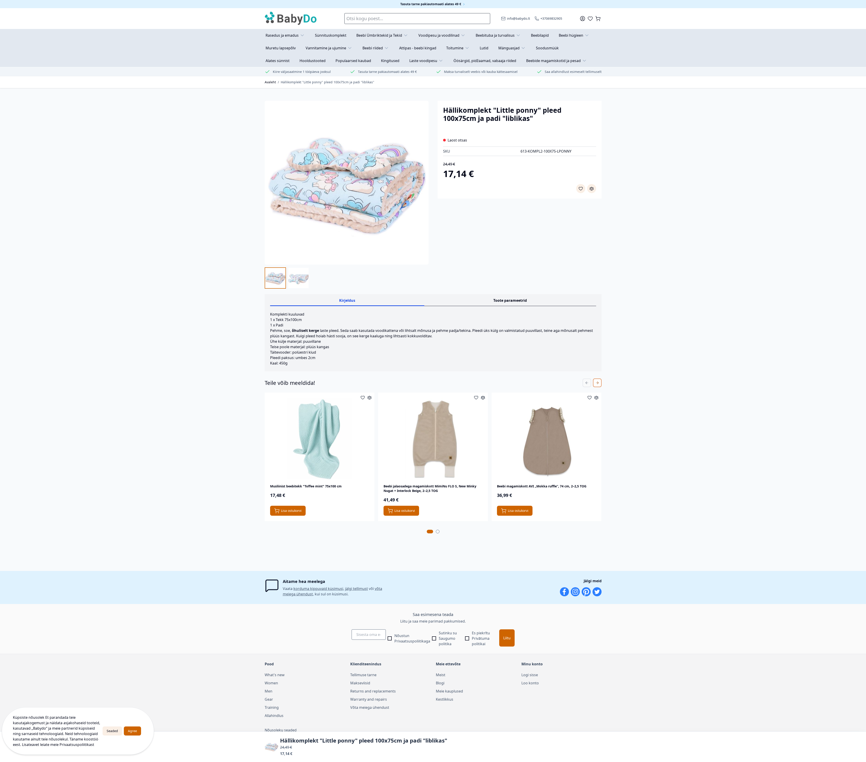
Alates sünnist (278, 60)
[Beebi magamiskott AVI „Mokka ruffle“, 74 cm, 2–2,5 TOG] (546, 438)
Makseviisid (360, 683)
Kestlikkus (444, 699)
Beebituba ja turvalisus (495, 35)
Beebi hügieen (571, 35)
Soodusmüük (547, 48)
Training (272, 707)
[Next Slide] (597, 383)
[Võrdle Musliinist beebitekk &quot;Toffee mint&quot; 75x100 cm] (369, 397)
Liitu (507, 637)
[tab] (430, 531)
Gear (269, 699)
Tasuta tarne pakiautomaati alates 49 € (431, 4)
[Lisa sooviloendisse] (580, 188)
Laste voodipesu (423, 60)
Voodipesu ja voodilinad (438, 35)
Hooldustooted (313, 60)
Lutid (484, 48)
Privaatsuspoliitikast (77, 744)
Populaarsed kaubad (353, 60)
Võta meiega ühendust (369, 707)
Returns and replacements (373, 691)
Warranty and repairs (368, 699)
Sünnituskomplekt (330, 35)
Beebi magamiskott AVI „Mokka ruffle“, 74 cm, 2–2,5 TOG (541, 486)
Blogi (440, 683)
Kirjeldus (347, 300)
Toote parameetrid (510, 300)
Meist (440, 674)
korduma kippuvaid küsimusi (318, 588)
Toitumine (454, 48)
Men (268, 691)
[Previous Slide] (587, 383)
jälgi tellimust (356, 588)
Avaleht (270, 82)
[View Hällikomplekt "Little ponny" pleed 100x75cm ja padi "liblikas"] (275, 278)
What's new (275, 674)
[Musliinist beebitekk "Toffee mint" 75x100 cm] (319, 438)
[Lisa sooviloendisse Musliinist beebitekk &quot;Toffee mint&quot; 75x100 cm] (363, 397)
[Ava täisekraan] (347, 183)
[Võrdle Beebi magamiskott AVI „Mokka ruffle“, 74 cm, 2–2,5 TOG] (596, 397)
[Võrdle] (591, 188)
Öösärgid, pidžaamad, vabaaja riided (484, 60)
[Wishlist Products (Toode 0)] (590, 18)
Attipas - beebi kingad (417, 48)
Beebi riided (372, 48)
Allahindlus (274, 715)
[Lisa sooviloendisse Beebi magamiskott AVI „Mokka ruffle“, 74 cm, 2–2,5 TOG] (589, 397)
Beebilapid (540, 35)
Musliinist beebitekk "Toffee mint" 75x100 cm (306, 486)
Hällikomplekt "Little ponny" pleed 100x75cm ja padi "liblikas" (327, 82)
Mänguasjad (509, 48)
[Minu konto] (582, 18)
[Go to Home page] (291, 19)
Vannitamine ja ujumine (326, 48)
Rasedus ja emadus (282, 35)
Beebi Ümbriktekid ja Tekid (379, 35)
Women (271, 683)
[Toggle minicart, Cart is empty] (598, 18)
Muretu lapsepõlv (281, 48)
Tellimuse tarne (363, 674)
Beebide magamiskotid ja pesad (553, 60)
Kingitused (390, 60)
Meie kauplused (449, 691)
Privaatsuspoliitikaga (412, 641)
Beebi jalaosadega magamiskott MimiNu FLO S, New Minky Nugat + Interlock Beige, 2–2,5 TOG (430, 488)
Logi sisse (529, 674)
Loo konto (530, 683)
